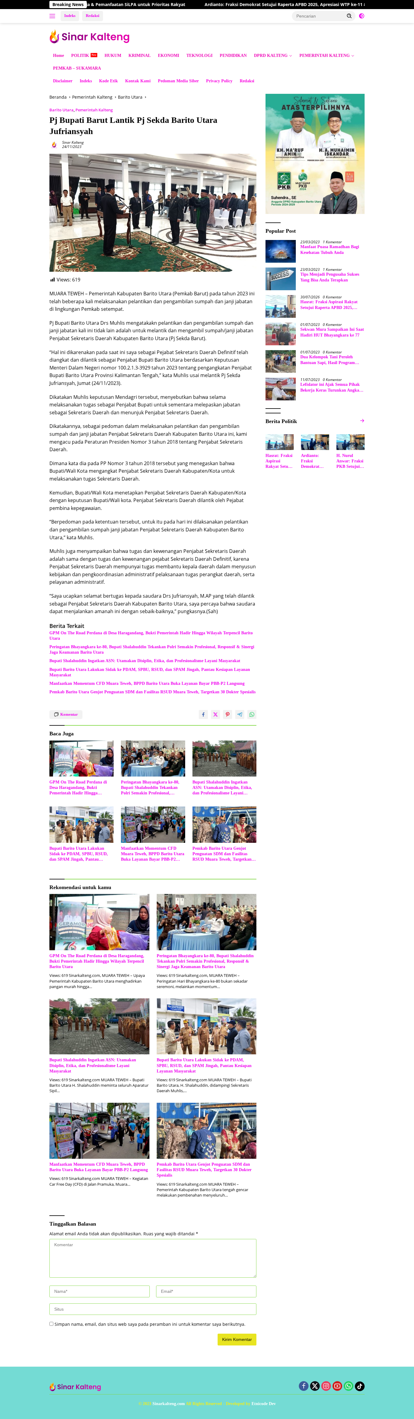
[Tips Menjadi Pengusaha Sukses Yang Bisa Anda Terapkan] (280, 279)
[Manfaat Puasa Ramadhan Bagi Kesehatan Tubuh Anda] (280, 251)
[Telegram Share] (239, 714)
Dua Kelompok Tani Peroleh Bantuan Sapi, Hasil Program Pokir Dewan (327, 360)
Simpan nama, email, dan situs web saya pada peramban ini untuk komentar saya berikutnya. (150, 1324)
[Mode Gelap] (362, 16)
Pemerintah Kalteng (94, 110)
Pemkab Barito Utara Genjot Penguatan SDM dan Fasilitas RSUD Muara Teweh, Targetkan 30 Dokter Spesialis (152, 692)
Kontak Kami (138, 81)
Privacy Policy (219, 81)
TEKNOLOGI (199, 55)
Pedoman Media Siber (178, 81)
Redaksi (92, 15)
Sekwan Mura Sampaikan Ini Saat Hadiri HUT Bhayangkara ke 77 (332, 332)
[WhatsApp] (348, 1386)
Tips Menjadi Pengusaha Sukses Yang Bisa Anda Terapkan (329, 277)
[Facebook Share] (203, 714)
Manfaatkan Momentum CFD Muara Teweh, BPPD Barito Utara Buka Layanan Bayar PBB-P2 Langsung (147, 683)
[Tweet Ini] (215, 714)
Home (58, 55)
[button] (349, 16)
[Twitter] (315, 1386)
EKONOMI (168, 55)
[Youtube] (337, 1386)
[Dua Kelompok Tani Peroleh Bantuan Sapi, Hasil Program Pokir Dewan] (280, 361)
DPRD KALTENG (271, 55)
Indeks (69, 15)
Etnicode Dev (264, 1403)
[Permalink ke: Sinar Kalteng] (54, 144)
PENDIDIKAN (233, 55)
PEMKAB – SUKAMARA (77, 68)
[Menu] (53, 16)
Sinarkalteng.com (168, 1403)
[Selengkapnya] (362, 420)
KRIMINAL (140, 55)
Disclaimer (62, 81)
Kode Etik (108, 81)
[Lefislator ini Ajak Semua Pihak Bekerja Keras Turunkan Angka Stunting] (280, 389)
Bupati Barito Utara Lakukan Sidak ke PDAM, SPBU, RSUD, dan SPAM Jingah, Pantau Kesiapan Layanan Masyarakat (149, 672)
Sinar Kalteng (73, 142)
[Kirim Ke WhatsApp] (251, 714)
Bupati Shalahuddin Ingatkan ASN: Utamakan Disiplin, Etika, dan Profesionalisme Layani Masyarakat (144, 661)
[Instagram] (326, 1386)
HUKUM (113, 55)
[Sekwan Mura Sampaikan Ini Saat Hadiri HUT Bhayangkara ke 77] (280, 334)
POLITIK (80, 55)
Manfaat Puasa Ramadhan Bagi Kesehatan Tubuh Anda (329, 250)
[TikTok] (360, 1386)
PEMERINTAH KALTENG (324, 55)
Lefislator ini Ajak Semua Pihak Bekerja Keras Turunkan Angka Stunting (330, 387)
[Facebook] (304, 1386)
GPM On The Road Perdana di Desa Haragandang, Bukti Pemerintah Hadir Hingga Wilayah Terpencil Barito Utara (151, 636)
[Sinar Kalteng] (91, 35)
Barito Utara (61, 110)
